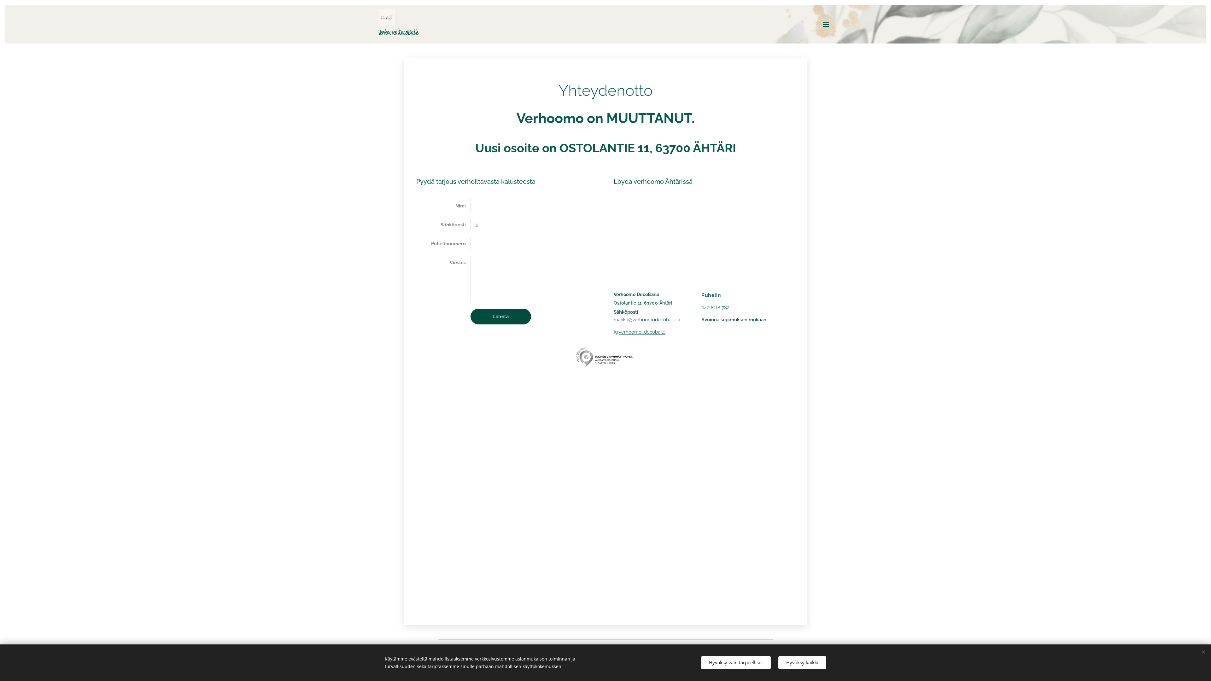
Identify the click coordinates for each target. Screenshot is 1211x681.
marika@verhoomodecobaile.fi (647, 320)
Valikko (828, 24)
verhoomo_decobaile (642, 332)
